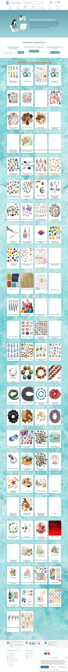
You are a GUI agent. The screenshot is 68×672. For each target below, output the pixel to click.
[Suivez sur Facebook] (45, 653)
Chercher (21, 52)
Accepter (44, 666)
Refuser (53, 666)
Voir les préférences (62, 666)
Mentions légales (50, 669)
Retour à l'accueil (34, 51)
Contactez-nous (55, 52)
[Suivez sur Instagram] (48, 653)
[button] (65, 657)
